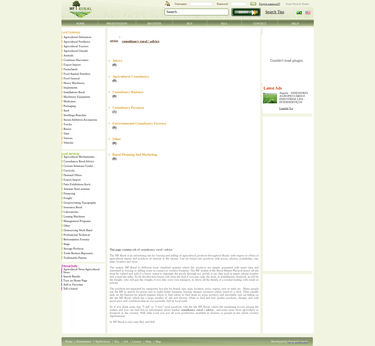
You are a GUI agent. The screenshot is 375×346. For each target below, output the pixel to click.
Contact (136, 341)
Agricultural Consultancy (130, 76)
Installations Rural (74, 92)
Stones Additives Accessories (80, 119)
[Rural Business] (70, 32)
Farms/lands (71, 69)
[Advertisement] (169, 49)
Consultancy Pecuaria (128, 107)
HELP (295, 23)
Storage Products (73, 248)
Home (68, 341)
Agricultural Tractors (76, 46)
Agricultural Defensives (77, 37)
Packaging (70, 105)
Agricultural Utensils (76, 50)
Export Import (72, 64)
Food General (72, 78)
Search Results (71, 276)
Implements (70, 87)
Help (148, 341)
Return (67, 128)
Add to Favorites (73, 284)
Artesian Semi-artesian (77, 188)
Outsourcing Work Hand (78, 230)
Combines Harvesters (76, 59)
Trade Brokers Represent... (79, 253)
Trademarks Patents (75, 257)
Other (67, 225)
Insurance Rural (73, 207)
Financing (69, 193)
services (114, 40)
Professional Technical (77, 234)
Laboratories (71, 211)
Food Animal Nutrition (77, 73)
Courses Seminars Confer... (79, 165)
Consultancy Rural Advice (79, 161)
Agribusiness (102, 341)
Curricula (69, 170)
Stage (67, 243)
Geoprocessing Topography (80, 202)
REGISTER (154, 23)
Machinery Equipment (77, 96)
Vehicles (68, 142)
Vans (66, 133)
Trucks (68, 124)
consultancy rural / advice (140, 41)
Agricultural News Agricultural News (81, 271)
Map (158, 341)
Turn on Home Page (75, 280)
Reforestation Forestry (77, 239)
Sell (126, 341)
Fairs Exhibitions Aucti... (78, 184)
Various (68, 138)
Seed (66, 110)
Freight (68, 198)
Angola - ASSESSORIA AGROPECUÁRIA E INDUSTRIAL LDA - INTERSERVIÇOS (293, 97)
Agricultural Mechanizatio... (80, 156)
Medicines (70, 101)
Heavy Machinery (74, 82)
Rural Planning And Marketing (134, 154)
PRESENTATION (117, 23)
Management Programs (77, 221)
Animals (68, 55)
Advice (117, 61)
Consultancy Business (127, 92)
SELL (224, 23)
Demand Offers (73, 175)
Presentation (84, 341)
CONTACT (259, 23)
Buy (117, 341)
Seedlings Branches (75, 115)
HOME (80, 23)
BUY (190, 23)
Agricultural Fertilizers (77, 41)
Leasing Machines (74, 216)
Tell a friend (70, 288)
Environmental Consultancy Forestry (139, 123)
